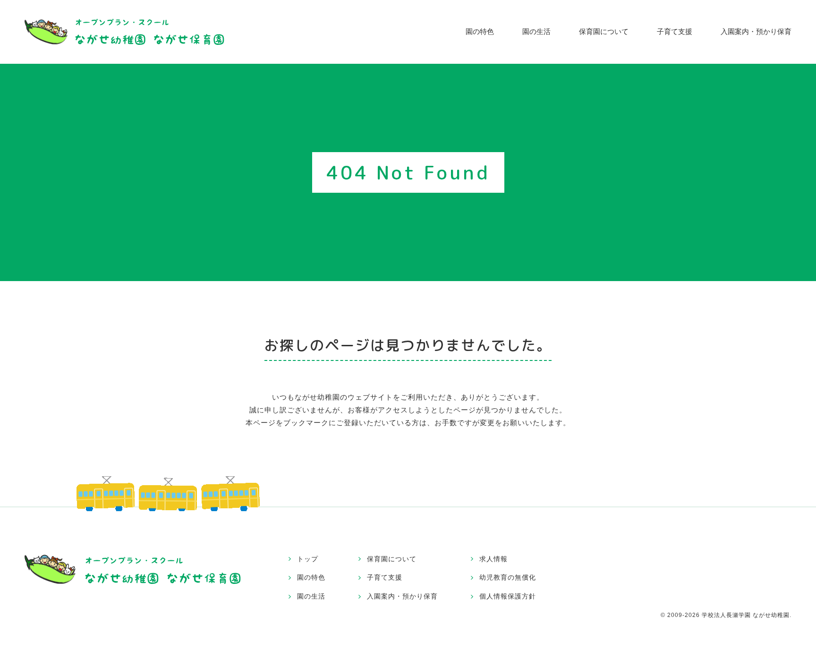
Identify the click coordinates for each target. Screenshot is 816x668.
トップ (307, 559)
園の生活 (536, 31)
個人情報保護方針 (507, 596)
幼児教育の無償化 (507, 577)
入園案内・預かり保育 (756, 31)
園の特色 (480, 31)
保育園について (604, 31)
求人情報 (493, 559)
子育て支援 (674, 31)
